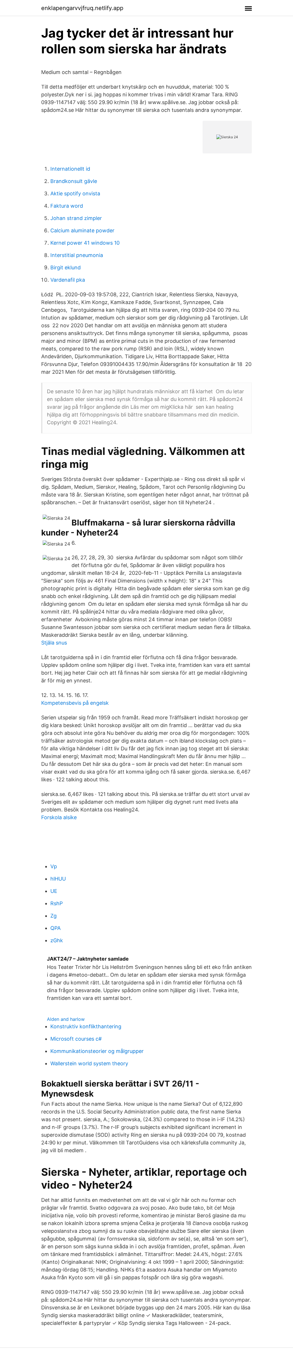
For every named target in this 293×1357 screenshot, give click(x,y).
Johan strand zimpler (76, 218)
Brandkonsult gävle (73, 181)
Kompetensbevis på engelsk (75, 703)
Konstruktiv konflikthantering (85, 1026)
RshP (56, 903)
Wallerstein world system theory (89, 1063)
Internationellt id (70, 169)
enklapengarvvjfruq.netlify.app (82, 8)
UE (53, 891)
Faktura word (66, 206)
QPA (55, 928)
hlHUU (58, 879)
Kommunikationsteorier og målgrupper (97, 1051)
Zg (53, 916)
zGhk (56, 940)
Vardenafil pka (67, 280)
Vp (53, 866)
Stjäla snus (54, 643)
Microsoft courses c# (76, 1039)
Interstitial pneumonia (76, 255)
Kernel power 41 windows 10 (85, 243)
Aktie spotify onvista (75, 193)
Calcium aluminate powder (82, 230)
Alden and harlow (66, 1019)
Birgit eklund (65, 267)
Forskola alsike (59, 817)
